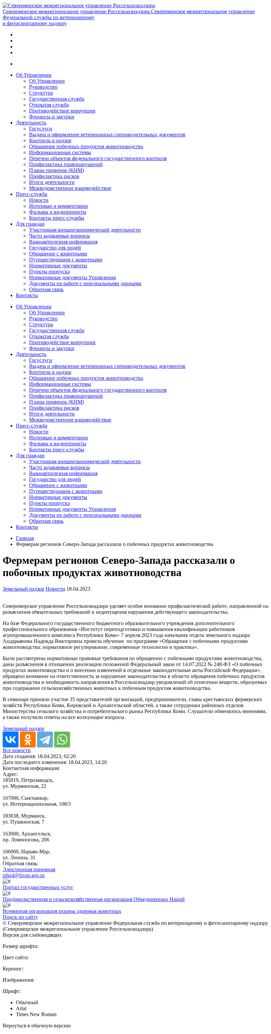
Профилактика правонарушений (66, 164)
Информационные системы (60, 152)
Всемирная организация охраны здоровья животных (62, 911)
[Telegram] (45, 739)
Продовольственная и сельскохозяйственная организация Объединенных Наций (94, 899)
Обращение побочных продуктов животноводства (86, 146)
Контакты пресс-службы (56, 218)
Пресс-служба (31, 194)
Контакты (27, 295)
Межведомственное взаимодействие (70, 188)
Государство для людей (55, 247)
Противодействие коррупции (62, 110)
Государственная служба (56, 99)
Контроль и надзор (50, 140)
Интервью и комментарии (58, 206)
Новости (39, 200)
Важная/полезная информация (63, 242)
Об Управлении (34, 75)
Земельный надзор (23, 589)
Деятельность (31, 122)
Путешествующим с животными (65, 259)
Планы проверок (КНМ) (56, 170)
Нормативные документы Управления (72, 277)
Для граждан (30, 224)
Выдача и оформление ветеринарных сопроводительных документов (107, 134)
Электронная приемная (29, 869)
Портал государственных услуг (38, 887)
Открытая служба (49, 105)
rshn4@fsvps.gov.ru (24, 875)
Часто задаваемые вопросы (59, 236)
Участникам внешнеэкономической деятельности (85, 230)
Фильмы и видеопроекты (57, 212)
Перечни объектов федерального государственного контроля (98, 158)
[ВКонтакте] (11, 739)
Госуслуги (40, 128)
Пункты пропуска (49, 271)
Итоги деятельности (52, 182)
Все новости (17, 750)
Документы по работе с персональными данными (85, 283)
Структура (41, 93)
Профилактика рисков (54, 176)
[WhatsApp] (62, 739)
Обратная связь (46, 289)
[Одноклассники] (28, 739)
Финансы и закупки (51, 116)
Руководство (43, 87)
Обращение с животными (58, 253)
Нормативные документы (58, 265)
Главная (25, 538)
